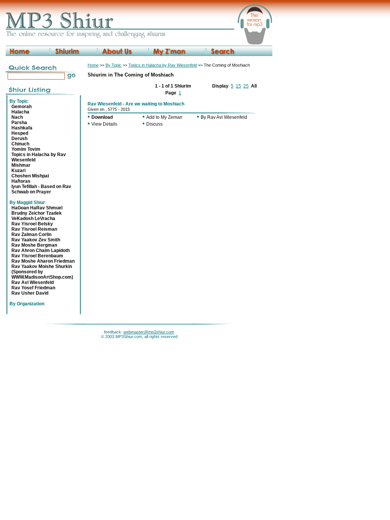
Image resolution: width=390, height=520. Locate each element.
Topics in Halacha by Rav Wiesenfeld (162, 65)
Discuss (154, 124)
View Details (104, 124)
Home (93, 65)
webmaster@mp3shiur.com (148, 332)
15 (238, 86)
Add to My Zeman (164, 117)
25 (246, 86)
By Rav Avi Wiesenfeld (224, 117)
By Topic (113, 65)
